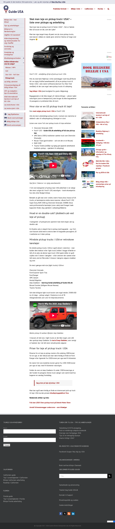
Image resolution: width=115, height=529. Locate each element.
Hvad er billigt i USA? (66, 438)
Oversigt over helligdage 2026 (70, 433)
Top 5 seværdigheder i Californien (15, 478)
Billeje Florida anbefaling (12, 501)
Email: (5, 436)
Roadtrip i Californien (11, 483)
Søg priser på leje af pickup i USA (47, 383)
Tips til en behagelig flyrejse (69, 435)
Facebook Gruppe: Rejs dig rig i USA (72, 452)
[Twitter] (64, 513)
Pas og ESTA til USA (102, 173)
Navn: (5, 428)
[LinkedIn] (73, 513)
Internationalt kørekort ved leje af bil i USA (102, 115)
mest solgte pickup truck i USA (44, 111)
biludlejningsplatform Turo (59, 393)
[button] (108, 9)
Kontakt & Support (66, 495)
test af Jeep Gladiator (59, 340)
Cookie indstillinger (66, 505)
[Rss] (68, 513)
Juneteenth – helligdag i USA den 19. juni (102, 142)
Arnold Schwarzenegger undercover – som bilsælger (48, 407)
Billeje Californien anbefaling (14, 480)
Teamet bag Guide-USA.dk (68, 490)
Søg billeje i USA (35, 91)
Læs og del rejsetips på (49, 2)
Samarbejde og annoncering (69, 485)
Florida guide (8, 496)
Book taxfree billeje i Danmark (70, 465)
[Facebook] (60, 513)
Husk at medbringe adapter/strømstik (72, 430)
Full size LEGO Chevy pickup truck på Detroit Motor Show (50, 403)
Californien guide (9, 475)
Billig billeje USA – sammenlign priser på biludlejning (103, 184)
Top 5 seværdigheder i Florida (14, 499)
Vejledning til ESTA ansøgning (70, 428)
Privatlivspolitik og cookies (68, 500)
